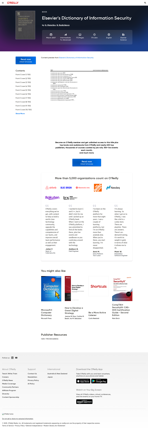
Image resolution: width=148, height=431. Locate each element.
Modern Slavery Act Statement (54, 426)
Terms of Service (8, 426)
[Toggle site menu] (2, 2)
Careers (5, 377)
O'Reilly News (7, 380)
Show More (20, 113)
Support (32, 369)
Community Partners (10, 387)
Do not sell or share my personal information (17, 419)
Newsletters (32, 377)
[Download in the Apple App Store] (83, 383)
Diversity (5, 394)
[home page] (13, 2)
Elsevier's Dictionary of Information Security (76, 58)
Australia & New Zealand (57, 373)
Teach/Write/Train (9, 373)
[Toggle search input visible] (145, 2)
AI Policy (31, 384)
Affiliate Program (9, 390)
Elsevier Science (123, 39)
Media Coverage (9, 384)
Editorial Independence (34, 426)
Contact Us (32, 373)
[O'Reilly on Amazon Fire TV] (84, 403)
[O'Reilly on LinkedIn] (12, 358)
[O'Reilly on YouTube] (16, 358)
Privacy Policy (33, 380)
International (53, 369)
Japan (50, 377)
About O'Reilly (9, 369)
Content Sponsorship (10, 397)
